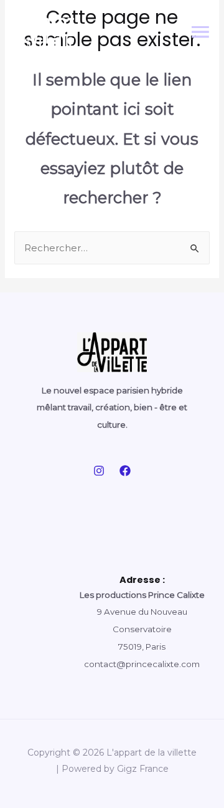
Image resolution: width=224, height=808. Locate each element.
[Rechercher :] (112, 248)
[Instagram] (99, 470)
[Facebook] (125, 470)
